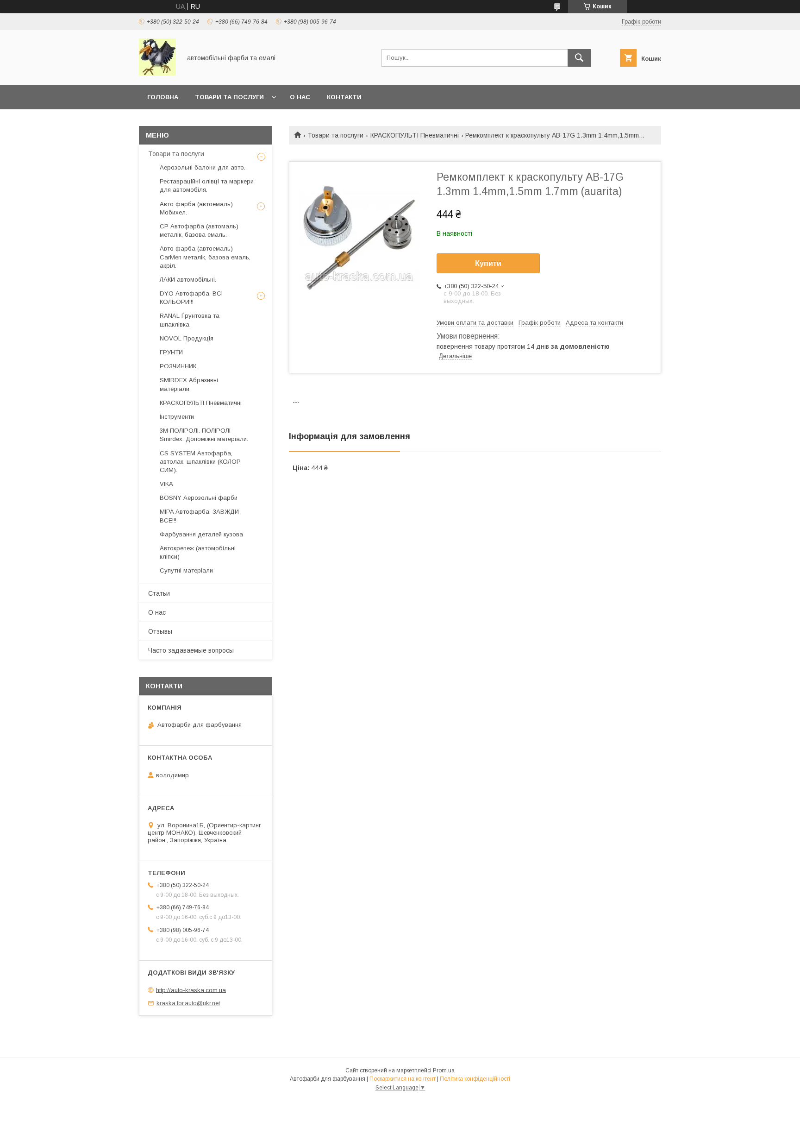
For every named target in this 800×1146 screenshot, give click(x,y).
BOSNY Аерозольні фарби (199, 497)
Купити (488, 263)
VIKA (166, 483)
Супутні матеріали (186, 570)
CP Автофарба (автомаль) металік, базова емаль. (199, 230)
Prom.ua (444, 1070)
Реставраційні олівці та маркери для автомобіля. (207, 185)
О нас (300, 97)
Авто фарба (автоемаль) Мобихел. (196, 208)
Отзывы (160, 631)
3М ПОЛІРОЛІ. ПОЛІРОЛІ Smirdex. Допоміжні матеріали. (204, 434)
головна (162, 97)
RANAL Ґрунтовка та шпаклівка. (189, 319)
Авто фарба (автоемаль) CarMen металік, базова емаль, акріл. (205, 257)
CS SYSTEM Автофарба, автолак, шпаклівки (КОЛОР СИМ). (200, 461)
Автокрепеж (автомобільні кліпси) (198, 552)
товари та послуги (229, 97)
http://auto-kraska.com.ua (191, 989)
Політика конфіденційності (475, 1079)
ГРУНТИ (171, 352)
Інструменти (177, 416)
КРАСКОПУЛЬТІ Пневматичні (414, 135)
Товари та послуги (335, 135)
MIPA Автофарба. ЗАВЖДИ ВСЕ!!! (199, 515)
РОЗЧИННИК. (179, 366)
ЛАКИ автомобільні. (188, 279)
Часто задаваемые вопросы (191, 650)
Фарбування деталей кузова (201, 534)
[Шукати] (579, 58)
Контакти (344, 97)
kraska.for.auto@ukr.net (188, 1003)
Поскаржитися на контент (402, 1079)
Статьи (159, 593)
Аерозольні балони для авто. (202, 167)
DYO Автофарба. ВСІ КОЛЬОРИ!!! (191, 297)
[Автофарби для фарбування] (157, 73)
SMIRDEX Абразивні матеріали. (189, 384)
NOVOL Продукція (186, 338)
